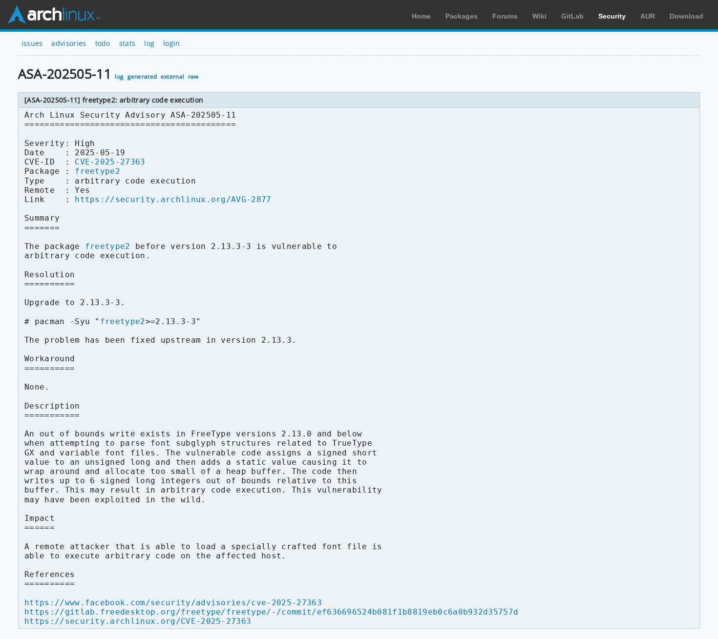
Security (612, 16)
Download (686, 16)
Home (421, 16)
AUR (647, 16)
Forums (505, 16)
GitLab (572, 16)
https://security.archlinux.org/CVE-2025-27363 (137, 621)
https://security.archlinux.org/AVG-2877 (173, 199)
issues (32, 43)
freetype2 (97, 171)
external (173, 76)
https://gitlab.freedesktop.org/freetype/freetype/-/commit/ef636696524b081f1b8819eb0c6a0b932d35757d (271, 612)
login (171, 43)
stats (127, 43)
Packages (461, 16)
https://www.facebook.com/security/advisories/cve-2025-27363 (173, 602)
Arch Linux (53, 14)
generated (142, 76)
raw (193, 76)
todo (102, 43)
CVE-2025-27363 (110, 161)
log (149, 43)
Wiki (539, 16)
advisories (68, 43)
